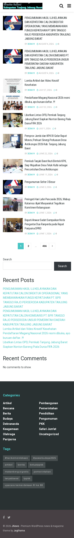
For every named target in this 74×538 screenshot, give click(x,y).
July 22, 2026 (45, 107)
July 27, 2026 (45, 90)
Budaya (8, 418)
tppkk (27, 478)
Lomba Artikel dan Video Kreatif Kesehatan (29, 328)
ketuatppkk (36, 465)
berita (7, 413)
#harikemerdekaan (16, 458)
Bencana (8, 408)
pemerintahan (48, 408)
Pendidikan (46, 413)
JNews (15, 526)
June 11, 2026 (45, 175)
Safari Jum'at (47, 429)
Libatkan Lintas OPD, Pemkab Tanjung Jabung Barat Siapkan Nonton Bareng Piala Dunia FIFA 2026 (48, 119)
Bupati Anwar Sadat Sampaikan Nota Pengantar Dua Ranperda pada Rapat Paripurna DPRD (45, 224)
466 (44, 245)
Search (7, 259)
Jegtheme (19, 530)
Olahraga (9, 434)
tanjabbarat (12, 478)
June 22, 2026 (45, 154)
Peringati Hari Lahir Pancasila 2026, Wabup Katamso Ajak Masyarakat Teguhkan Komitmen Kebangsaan (47, 203)
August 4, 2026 (46, 44)
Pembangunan (48, 403)
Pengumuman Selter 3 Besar (40, 182)
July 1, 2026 (44, 128)
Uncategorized (49, 434)
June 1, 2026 (44, 213)
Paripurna (9, 439)
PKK (42, 423)
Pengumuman (48, 418)
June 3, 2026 (44, 187)
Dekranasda (11, 423)
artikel (7, 403)
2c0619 (31, 44)
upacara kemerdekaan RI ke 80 (24, 485)
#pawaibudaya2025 (44, 458)
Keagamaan (11, 429)
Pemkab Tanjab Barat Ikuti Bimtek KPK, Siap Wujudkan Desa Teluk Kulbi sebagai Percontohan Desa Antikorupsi (46, 165)
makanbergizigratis (17, 471)
